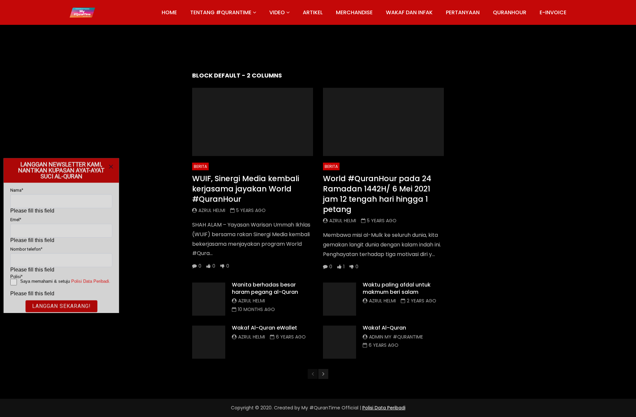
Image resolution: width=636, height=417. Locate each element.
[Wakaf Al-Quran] (339, 342)
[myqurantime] (82, 13)
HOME (169, 12)
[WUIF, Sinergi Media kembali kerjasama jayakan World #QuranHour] (252, 122)
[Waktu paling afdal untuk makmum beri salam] (339, 299)
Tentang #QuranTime (220, 12)
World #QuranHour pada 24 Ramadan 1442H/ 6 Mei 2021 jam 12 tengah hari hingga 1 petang (377, 194)
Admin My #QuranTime (396, 337)
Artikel (313, 12)
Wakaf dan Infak (409, 12)
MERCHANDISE (354, 12)
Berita (200, 166)
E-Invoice (553, 12)
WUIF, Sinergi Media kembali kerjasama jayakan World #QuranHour (245, 188)
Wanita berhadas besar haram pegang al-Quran (265, 288)
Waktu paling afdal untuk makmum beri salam (397, 288)
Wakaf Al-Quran (384, 328)
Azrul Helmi (211, 210)
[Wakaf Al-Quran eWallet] (208, 342)
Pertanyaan (463, 12)
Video (277, 12)
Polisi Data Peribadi (383, 407)
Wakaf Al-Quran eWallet (264, 328)
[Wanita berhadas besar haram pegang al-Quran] (208, 299)
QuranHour (509, 12)
